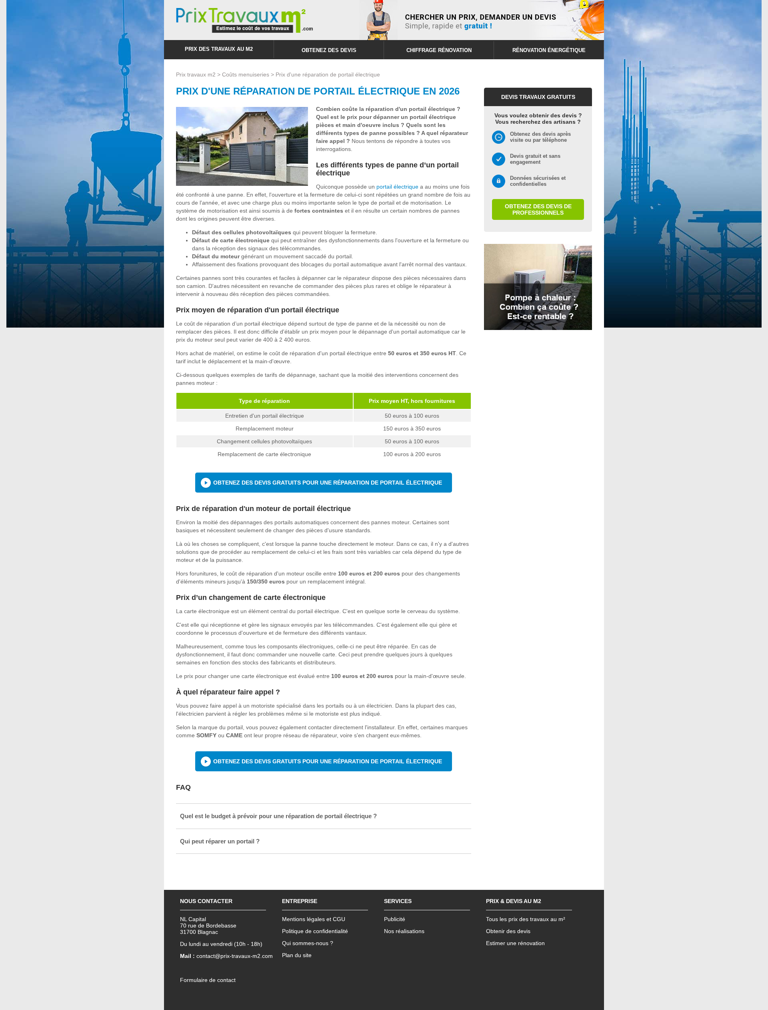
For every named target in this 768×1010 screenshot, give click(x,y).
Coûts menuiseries (245, 74)
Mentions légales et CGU (313, 919)
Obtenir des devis (508, 931)
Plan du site (297, 955)
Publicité (394, 919)
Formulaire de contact (208, 980)
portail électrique (397, 186)
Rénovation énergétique (549, 50)
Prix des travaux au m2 (219, 49)
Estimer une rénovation (515, 943)
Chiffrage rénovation (439, 50)
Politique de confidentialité (315, 931)
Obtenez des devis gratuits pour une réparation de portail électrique (327, 482)
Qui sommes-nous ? (307, 943)
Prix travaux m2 (196, 74)
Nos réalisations (404, 931)
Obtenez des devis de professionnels (538, 209)
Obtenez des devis (329, 50)
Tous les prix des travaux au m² (525, 919)
